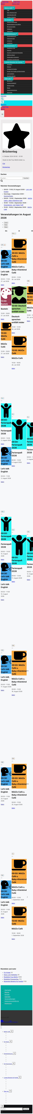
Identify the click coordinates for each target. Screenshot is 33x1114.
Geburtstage (10, 31)
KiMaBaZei (9, 29)
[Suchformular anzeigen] (2, 98)
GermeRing (9, 64)
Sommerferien (8, 196)
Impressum (8, 1003)
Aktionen (9, 66)
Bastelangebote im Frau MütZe (14, 24)
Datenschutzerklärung (12, 1001)
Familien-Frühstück (11, 17)
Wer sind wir (9, 81)
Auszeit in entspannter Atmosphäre (15, 52)
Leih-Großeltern (10, 73)
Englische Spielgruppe (12, 22)
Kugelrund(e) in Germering (13, 57)
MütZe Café (7, 1031)
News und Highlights (10, 975)
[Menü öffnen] (2, 113)
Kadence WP (5, 1017)
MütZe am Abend (11, 55)
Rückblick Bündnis (11, 76)
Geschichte (9, 92)
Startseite (8, 990)
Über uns (6, 1091)
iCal (4, 163)
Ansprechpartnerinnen (12, 90)
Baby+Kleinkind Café (12, 12)
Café (8, 10)
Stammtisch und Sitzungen (13, 59)
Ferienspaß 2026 (11, 38)
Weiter (5, 227)
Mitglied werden (10, 85)
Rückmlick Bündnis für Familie (13, 981)
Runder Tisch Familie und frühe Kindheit (16, 71)
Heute (5, 224)
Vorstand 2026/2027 (11, 83)
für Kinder (6, 1041)
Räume (8, 88)
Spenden (3, 96)
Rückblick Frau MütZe (11, 977)
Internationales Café (11, 15)
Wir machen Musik (11, 26)
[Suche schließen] (2, 1106)
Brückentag (6, 167)
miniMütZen (9, 43)
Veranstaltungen (10, 999)
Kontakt (7, 994)
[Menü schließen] (1, 1027)
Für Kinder (7, 972)
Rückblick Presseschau (11, 979)
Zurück (6, 222)
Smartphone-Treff (11, 48)
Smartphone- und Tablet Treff (13, 205)
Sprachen (9, 50)
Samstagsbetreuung (11, 36)
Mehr (2, 285)
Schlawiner (9, 40)
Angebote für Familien (12, 69)
